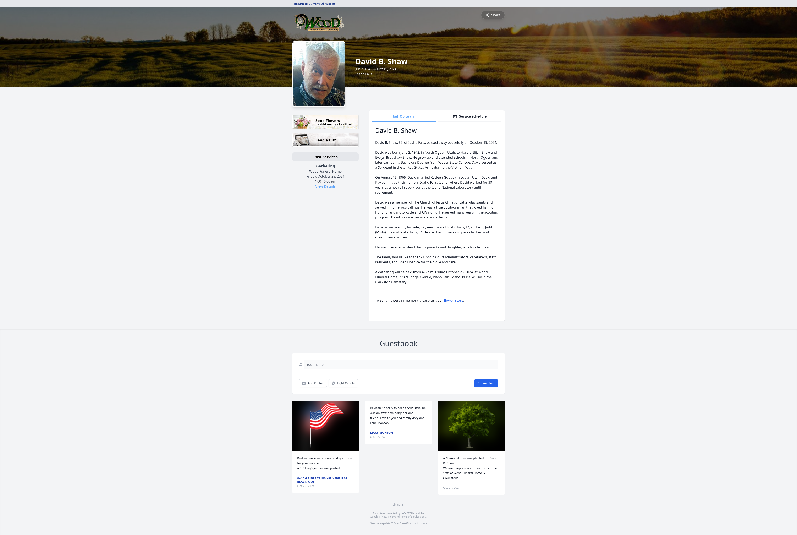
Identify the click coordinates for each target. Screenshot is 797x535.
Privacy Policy (387, 516)
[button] (326, 426)
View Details (325, 186)
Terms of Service (409, 516)
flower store (453, 300)
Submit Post (486, 383)
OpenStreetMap (403, 523)
